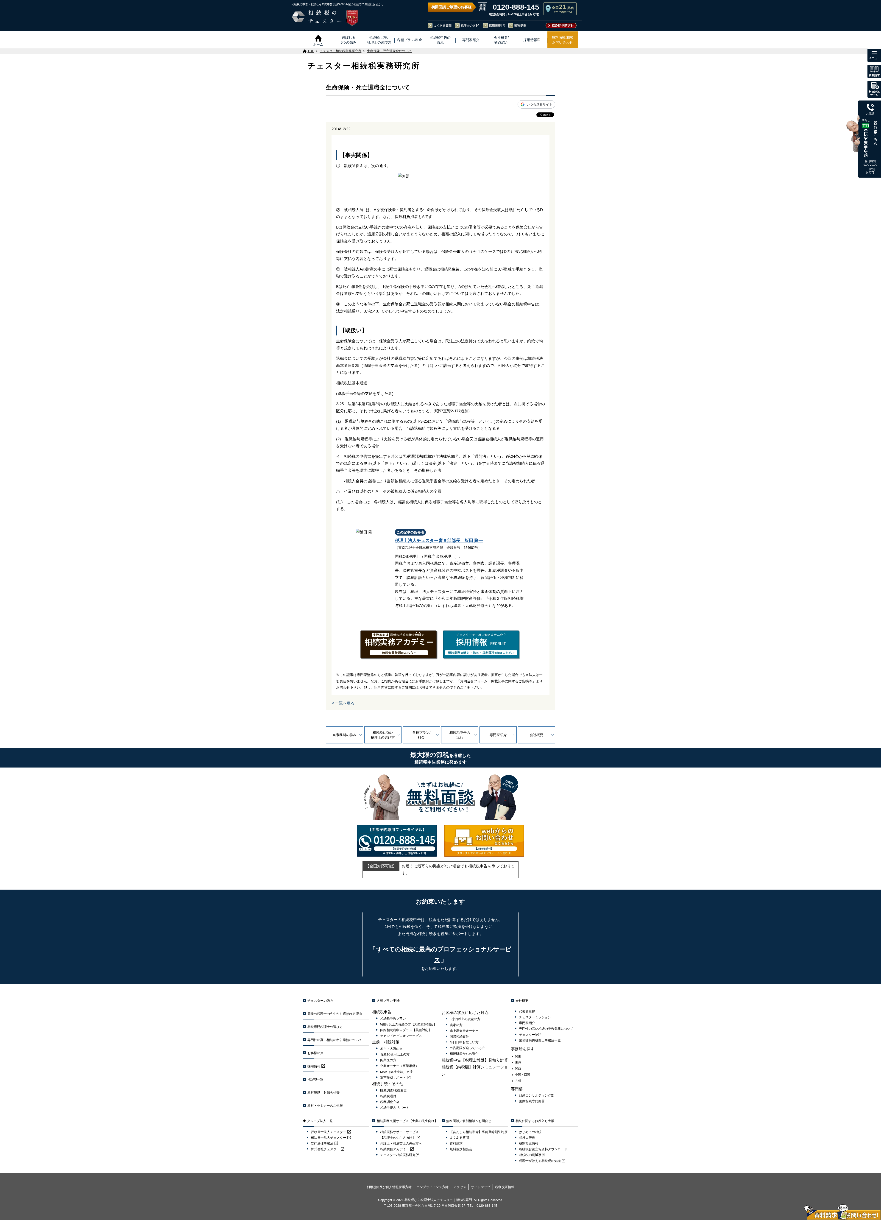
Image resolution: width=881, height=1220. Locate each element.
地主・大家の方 (391, 1048)
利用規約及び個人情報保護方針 (389, 1187)
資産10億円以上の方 (395, 1054)
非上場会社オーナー (464, 1031)
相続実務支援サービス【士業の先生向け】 (407, 1121)
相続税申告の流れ (459, 735)
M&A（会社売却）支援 (396, 1072)
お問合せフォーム (474, 681)
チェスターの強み (320, 1000)
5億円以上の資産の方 (465, 1019)
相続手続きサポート (394, 1107)
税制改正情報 (528, 1143)
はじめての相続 (530, 1132)
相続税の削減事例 (532, 1155)
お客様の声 (315, 1053)
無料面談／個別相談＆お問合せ (468, 1121)
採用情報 (495, 25)
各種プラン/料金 (421, 735)
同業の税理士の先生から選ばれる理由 (334, 1014)
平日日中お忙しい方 (464, 1042)
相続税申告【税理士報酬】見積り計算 (475, 1060)
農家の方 (456, 1025)
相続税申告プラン (393, 1018)
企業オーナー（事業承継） (399, 1066)
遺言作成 (393, 1077)
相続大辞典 (527, 1137)
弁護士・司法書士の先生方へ (401, 1143)
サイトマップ (480, 1187)
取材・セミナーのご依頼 (325, 1105)
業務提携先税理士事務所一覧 (540, 1040)
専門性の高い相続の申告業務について (334, 1040)
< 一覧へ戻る (343, 703)
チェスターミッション (535, 1017)
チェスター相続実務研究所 (399, 1155)
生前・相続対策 (385, 1042)
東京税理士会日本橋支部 (417, 548)
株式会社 (325, 1149)
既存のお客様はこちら (876, 131)
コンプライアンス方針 (432, 1187)
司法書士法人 (328, 1137)
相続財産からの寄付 (464, 1053)
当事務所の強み (344, 735)
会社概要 (536, 735)
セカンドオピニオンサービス (401, 1036)
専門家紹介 (498, 735)
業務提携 (520, 25)
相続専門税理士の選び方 (325, 1027)
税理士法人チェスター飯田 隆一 (439, 540)
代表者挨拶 (527, 1011)
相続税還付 (388, 1096)
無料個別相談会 (461, 1149)
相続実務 (394, 1149)
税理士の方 (468, 25)
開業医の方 (388, 1060)
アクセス (459, 1187)
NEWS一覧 (315, 1079)
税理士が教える (540, 1161)
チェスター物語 (530, 1034)
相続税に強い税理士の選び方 (383, 735)
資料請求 (456, 1143)
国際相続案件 (459, 1036)
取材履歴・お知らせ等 (323, 1092)
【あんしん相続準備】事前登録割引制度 (478, 1132)
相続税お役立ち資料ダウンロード (543, 1149)
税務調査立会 (389, 1102)
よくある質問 (443, 25)
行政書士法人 (328, 1132)
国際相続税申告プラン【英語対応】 (406, 1030)
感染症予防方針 (563, 25)
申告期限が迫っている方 (467, 1048)
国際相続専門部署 (532, 1101)
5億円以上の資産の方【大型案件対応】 (408, 1024)
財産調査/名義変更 (393, 1090)
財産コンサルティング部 (536, 1095)
